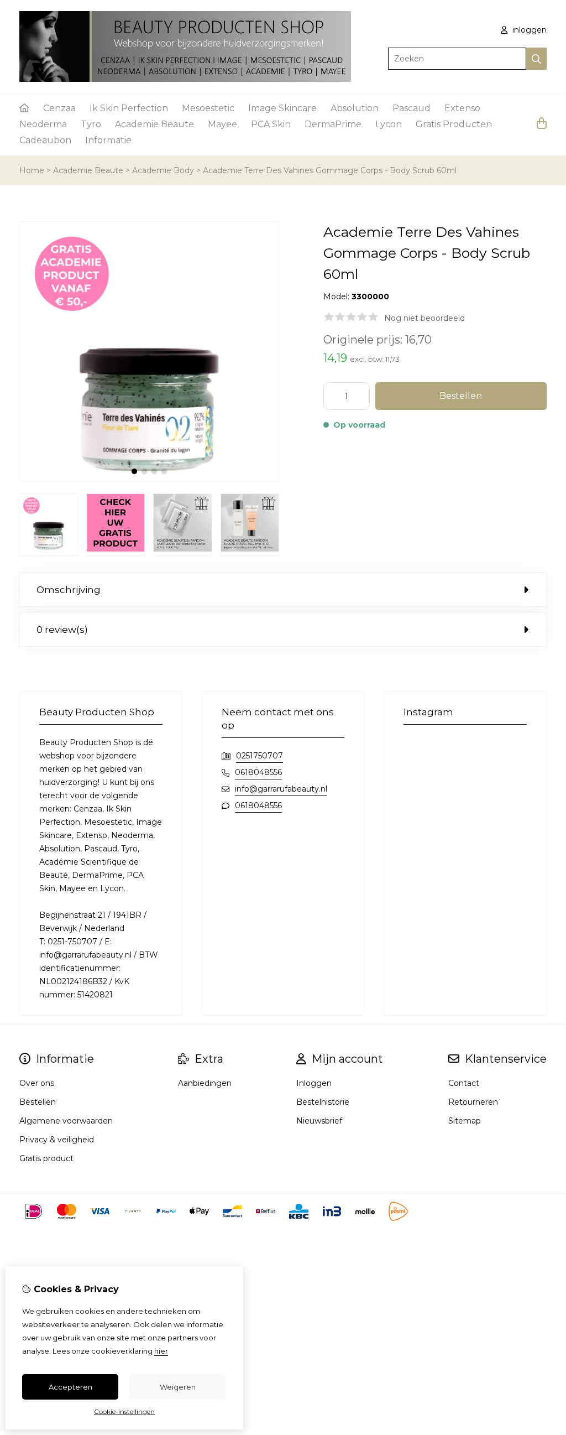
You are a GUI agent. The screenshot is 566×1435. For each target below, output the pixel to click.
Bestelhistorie (322, 1102)
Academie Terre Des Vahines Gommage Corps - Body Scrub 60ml (330, 170)
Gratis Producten (454, 124)
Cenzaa (59, 108)
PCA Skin (271, 124)
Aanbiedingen (205, 1083)
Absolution (355, 108)
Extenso (462, 108)
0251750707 (259, 756)
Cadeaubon (45, 140)
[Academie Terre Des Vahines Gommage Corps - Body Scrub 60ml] (149, 478)
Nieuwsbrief (319, 1121)
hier (161, 1350)
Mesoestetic (208, 108)
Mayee (222, 124)
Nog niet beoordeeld (424, 318)
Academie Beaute (154, 124)
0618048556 (258, 772)
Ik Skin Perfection (129, 108)
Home (31, 170)
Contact (463, 1083)
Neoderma (43, 124)
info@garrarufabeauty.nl (281, 789)
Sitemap (464, 1121)
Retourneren (473, 1102)
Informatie (108, 140)
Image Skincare (282, 108)
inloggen (528, 30)
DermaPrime (333, 124)
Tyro (91, 124)
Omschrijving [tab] (68, 589)
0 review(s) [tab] (62, 629)
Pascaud (411, 108)
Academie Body (163, 170)
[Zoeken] (536, 59)
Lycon (388, 124)
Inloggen (314, 1083)
